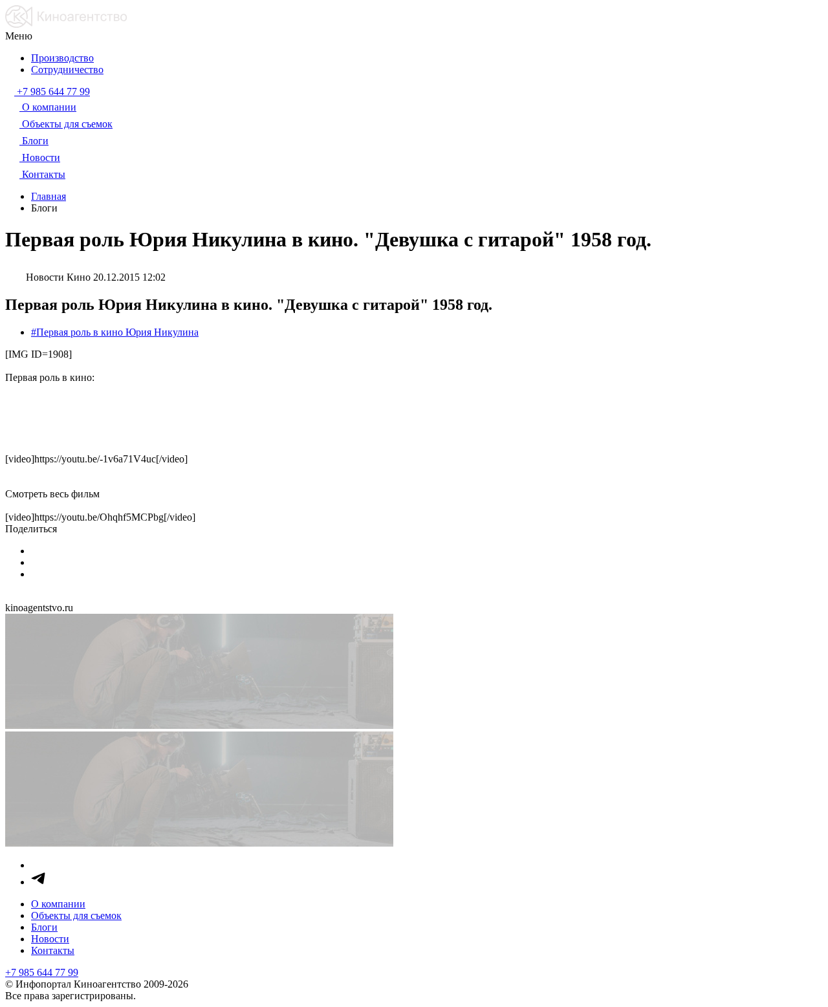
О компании (58, 903)
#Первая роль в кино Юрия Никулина (115, 332)
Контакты (52, 950)
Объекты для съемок (76, 915)
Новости (50, 938)
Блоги (44, 927)
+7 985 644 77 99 (41, 972)
